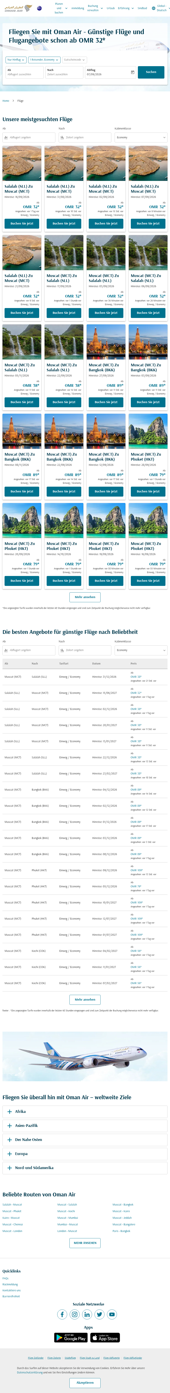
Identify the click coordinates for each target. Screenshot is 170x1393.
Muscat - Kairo (121, 1211)
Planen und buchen (61, 8)
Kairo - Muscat (11, 1218)
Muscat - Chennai (12, 1224)
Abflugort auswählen (19, 74)
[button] (44, 60)
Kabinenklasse (123, 128)
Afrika (20, 1112)
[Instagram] (75, 1314)
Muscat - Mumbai (67, 1218)
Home (5, 101)
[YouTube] (112, 1314)
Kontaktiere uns (11, 1290)
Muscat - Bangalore (124, 1224)
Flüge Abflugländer (133, 1358)
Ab (9, 70)
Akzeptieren (85, 1383)
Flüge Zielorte (54, 1358)
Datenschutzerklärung (29, 1372)
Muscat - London (12, 1231)
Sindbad (142, 8)
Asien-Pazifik (26, 1126)
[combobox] (31, 137)
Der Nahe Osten (28, 1140)
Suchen (151, 72)
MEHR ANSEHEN (85, 1243)
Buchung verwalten (95, 8)
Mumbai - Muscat (67, 1224)
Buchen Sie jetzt (22, 223)
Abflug (91, 70)
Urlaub (111, 8)
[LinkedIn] (87, 1314)
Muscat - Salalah (67, 1204)
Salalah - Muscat (12, 1204)
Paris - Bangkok (121, 1231)
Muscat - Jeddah (122, 1218)
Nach (50, 70)
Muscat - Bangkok (123, 1204)
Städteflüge (70, 1358)
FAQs (5, 1278)
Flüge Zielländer (36, 1358)
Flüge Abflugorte (111, 1358)
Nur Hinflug (14, 59)
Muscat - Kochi (66, 1211)
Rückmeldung (10, 1284)
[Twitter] (99, 1314)
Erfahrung (126, 8)
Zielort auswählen (57, 74)
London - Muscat (67, 1231)
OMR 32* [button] (92, 40)
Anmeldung (77, 8)
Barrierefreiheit (11, 1296)
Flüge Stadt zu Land (90, 1358)
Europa (21, 1154)
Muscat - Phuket (11, 1211)
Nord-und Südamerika (34, 1168)
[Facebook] (62, 1314)
